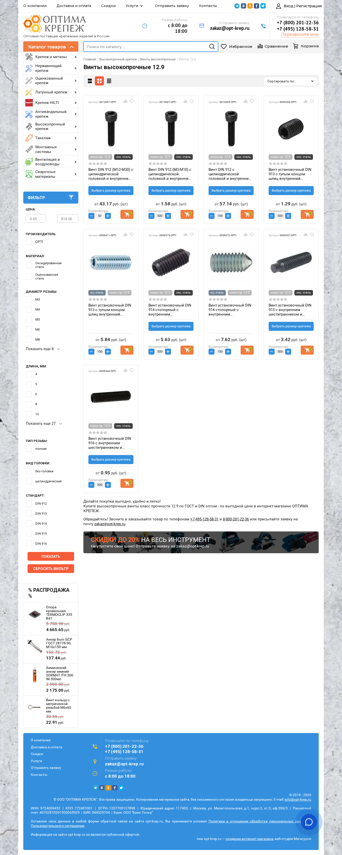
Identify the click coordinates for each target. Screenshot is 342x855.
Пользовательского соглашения (57, 826)
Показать (51, 556)
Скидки (108, 6)
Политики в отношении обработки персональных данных (258, 821)
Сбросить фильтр (51, 569)
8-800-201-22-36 (236, 519)
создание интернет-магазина (249, 839)
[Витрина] (99, 80)
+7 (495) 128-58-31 (298, 29)
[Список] (89, 80)
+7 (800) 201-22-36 (298, 23)
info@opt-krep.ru (298, 799)
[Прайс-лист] (108, 80)
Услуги (132, 6)
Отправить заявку (172, 6)
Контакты (208, 6)
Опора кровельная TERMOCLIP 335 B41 (59, 612)
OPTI (39, 242)
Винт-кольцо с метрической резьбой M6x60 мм (58, 705)
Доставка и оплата (74, 6)
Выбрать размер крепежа (110, 190)
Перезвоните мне (300, 34)
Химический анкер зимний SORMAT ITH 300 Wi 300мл (59, 673)
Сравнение (276, 46)
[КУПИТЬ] (126, 214)
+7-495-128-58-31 (204, 519)
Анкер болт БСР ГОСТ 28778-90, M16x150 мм (59, 643)
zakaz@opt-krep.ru (229, 28)
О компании (35, 6)
